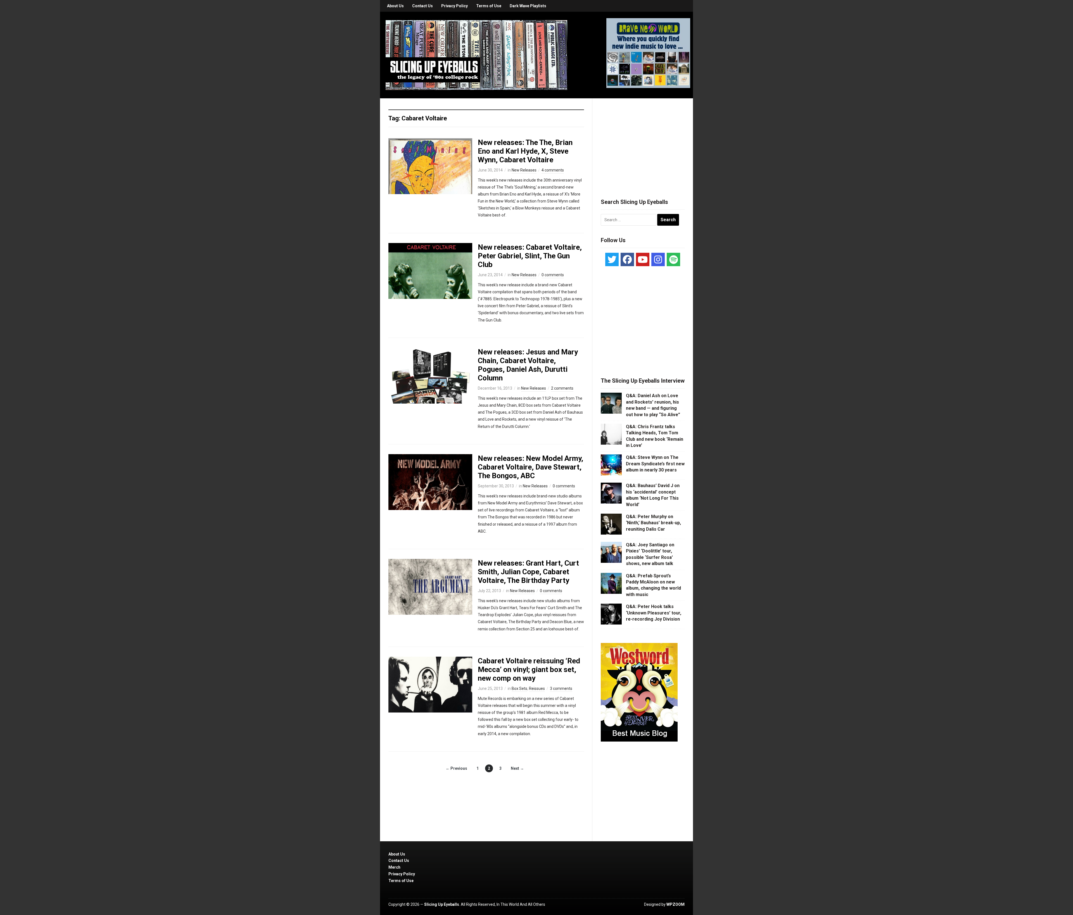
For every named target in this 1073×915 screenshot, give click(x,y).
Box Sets (519, 688)
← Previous (456, 768)
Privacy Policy (454, 6)
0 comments (553, 275)
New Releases (524, 170)
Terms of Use (488, 6)
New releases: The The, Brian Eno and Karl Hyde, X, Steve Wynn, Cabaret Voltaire (525, 151)
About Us (395, 6)
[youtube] (642, 259)
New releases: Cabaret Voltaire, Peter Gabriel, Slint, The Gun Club (530, 256)
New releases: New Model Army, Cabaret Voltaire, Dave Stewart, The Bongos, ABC (530, 467)
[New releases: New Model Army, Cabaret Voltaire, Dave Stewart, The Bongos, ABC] (430, 482)
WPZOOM (675, 904)
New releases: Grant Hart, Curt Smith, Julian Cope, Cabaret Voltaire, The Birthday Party (528, 572)
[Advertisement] (643, 142)
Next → (517, 768)
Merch (394, 867)
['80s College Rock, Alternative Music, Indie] (476, 55)
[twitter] (612, 259)
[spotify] (673, 259)
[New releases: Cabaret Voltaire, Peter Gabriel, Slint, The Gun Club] (430, 270)
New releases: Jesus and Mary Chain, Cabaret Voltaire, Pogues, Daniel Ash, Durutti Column (528, 365)
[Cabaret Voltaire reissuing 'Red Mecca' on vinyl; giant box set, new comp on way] (430, 684)
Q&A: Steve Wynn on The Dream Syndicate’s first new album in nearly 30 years (655, 464)
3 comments (561, 688)
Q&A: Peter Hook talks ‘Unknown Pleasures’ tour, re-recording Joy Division (653, 613)
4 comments (553, 170)
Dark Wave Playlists (528, 6)
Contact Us (422, 6)
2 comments (562, 388)
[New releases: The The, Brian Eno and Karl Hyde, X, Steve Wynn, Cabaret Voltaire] (430, 165)
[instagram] (658, 259)
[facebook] (627, 259)
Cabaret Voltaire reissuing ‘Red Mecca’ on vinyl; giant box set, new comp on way (529, 669)
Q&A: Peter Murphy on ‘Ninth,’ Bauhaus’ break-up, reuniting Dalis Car (653, 523)
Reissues (537, 688)
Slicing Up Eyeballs (441, 904)
